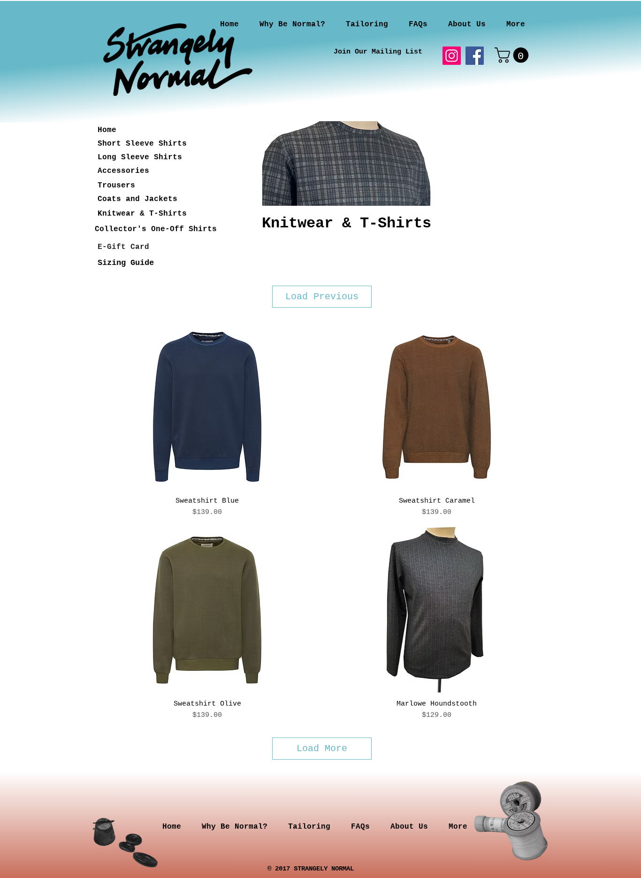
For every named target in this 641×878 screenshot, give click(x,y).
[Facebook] (474, 56)
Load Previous (322, 296)
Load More (322, 748)
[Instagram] (452, 56)
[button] (513, 55)
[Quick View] (207, 407)
